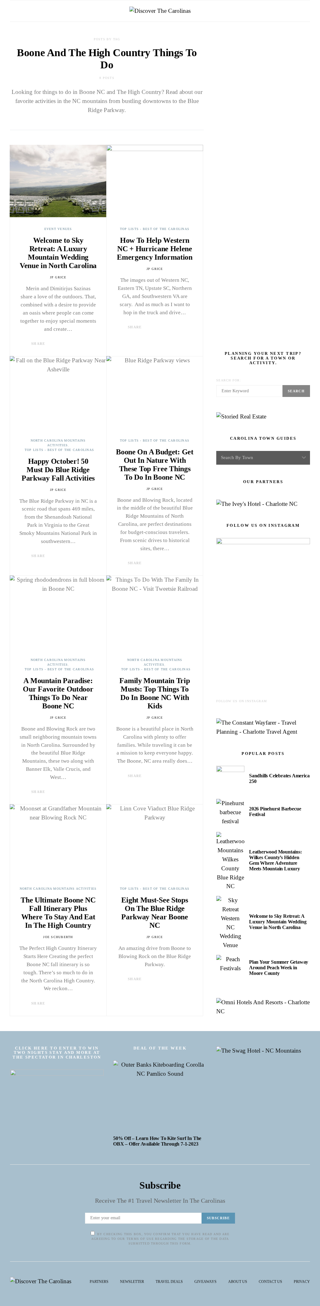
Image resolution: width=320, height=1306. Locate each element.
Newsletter (132, 1281)
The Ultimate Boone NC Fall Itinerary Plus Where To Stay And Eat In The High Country (58, 912)
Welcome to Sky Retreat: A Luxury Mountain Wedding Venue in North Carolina (58, 253)
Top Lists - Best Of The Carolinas (154, 229)
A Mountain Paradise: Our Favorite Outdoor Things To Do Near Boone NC (58, 693)
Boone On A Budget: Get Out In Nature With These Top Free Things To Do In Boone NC (154, 464)
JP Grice (58, 277)
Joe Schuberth (58, 937)
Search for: (228, 380)
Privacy (302, 1281)
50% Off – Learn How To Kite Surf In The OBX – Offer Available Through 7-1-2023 (157, 1141)
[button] (308, 10)
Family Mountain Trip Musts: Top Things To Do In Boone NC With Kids (154, 693)
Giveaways (205, 1281)
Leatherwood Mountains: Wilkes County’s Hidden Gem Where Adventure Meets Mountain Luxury (275, 860)
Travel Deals (169, 1281)
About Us (237, 1281)
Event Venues (58, 229)
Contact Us (270, 1281)
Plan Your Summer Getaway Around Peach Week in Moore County (278, 967)
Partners (99, 1281)
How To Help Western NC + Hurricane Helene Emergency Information (154, 248)
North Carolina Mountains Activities (58, 888)
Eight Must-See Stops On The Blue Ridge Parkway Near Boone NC (154, 912)
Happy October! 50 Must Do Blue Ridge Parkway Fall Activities (58, 469)
